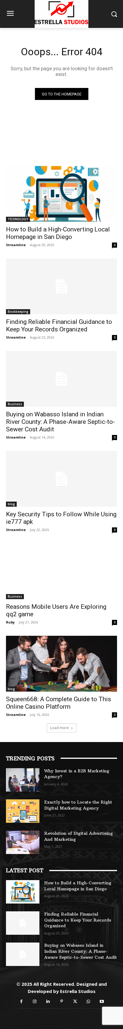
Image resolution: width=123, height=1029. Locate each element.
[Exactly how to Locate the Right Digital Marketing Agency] (22, 811)
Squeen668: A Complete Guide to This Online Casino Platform (58, 703)
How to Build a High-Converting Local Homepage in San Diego (58, 233)
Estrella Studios (78, 991)
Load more (59, 727)
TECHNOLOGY (18, 219)
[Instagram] (35, 1001)
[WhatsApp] (88, 1001)
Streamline (16, 245)
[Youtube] (102, 1001)
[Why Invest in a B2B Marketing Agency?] (22, 780)
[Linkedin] (48, 1001)
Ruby (10, 622)
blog (11, 504)
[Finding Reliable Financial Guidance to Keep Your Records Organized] (61, 286)
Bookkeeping (18, 311)
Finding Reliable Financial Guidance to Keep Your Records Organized (59, 325)
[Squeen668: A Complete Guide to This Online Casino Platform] (61, 664)
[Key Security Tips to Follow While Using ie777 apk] (61, 479)
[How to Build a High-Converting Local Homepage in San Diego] (61, 194)
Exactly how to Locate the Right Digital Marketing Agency (78, 805)
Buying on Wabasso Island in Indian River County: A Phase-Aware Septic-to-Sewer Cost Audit (60, 422)
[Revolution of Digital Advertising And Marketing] (22, 842)
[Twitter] (75, 1001)
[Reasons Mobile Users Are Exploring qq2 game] (61, 571)
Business (15, 404)
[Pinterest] (61, 1001)
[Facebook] (21, 1001)
